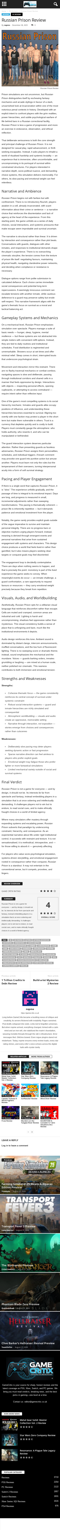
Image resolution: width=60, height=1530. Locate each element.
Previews (8, 1160)
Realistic (37, 957)
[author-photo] (30, 998)
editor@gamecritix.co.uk (35, 1402)
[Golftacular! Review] (30, 1090)
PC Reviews (13, 11)
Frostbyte (6, 1191)
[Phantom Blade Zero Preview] (30, 1292)
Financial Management (12, 951)
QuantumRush (8, 1308)
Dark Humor (15, 949)
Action (28, 940)
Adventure (7, 943)
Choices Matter (34, 943)
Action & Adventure (41, 940)
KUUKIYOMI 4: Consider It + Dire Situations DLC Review (47, 1124)
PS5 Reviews (7, 1073)
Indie (26, 951)
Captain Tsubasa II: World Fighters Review (9, 1100)
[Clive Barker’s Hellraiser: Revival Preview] (30, 1331)
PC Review (24, 954)
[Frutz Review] (11, 1112)
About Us (9, 1521)
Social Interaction (24, 963)
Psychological (9, 957)
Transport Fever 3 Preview (19, 1226)
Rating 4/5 (28, 957)
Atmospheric (20, 943)
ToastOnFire (7, 1347)
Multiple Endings (10, 954)
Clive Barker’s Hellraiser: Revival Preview (28, 1343)
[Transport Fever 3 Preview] (30, 1214)
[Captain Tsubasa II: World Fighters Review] (11, 1090)
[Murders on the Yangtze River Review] (30, 1112)
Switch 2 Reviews (10, 1492)
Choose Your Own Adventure (15, 946)
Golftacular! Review (29, 1098)
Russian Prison (9, 960)
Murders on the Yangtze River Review (30, 1122)
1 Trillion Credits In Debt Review (13, 981)
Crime (54, 946)
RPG (54, 957)
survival (48, 963)
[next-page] (32, 1132)
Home (4, 11)
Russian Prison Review (27, 960)
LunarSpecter (8, 1230)
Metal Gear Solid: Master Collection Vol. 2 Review (9, 1078)
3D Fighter (18, 940)
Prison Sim (50, 954)
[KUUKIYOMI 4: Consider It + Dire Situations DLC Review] (49, 1112)
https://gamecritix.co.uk (30, 1013)
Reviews (6, 14)
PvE (19, 957)
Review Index (49, 1521)
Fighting (50, 949)
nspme (7, 25)
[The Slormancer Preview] (30, 1253)
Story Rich (38, 963)
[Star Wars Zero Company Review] (30, 1068)
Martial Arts (36, 951)
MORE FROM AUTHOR (40, 1056)
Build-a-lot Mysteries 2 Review (45, 981)
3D (11, 940)
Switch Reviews (9, 1496)
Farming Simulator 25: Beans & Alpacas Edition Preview (27, 1185)
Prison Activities (37, 954)
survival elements (10, 966)
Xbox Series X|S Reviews (13, 1501)
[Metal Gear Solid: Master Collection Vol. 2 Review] (11, 1068)
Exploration (39, 949)
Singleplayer (8, 963)
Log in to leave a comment (15, 1145)
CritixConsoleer (8, 1269)
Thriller (23, 966)
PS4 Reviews (8, 1506)
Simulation (42, 960)
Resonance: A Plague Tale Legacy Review (49, 1077)
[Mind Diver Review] (49, 1090)
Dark (5, 949)
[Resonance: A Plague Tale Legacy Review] (49, 1068)
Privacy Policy (34, 1521)
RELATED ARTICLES (18, 1056)
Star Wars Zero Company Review (28, 1077)
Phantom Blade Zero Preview (20, 1304)
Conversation (43, 946)
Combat (32, 946)
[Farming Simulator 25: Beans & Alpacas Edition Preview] (30, 1175)
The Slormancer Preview (17, 1265)
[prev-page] (28, 1132)
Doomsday (27, 949)
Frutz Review (7, 1121)
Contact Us (20, 1521)
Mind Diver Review (48, 1098)
